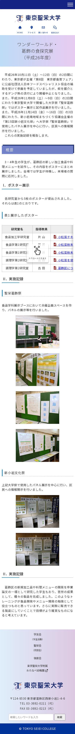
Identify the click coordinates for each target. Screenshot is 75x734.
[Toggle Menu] (70, 4)
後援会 (37, 658)
